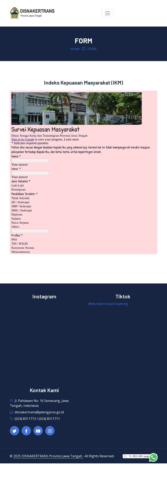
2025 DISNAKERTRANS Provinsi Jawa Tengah (48, 456)
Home (75, 49)
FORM (92, 49)
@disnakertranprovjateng (108, 303)
